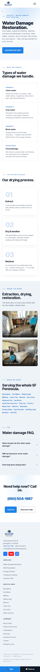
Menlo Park (6, 406)
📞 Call (10, 669)
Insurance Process (9, 637)
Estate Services (8, 613)
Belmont (22, 397)
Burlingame (6, 394)
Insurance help (27, 510)
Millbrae (5, 397)
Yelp (11, 554)
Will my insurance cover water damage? (15, 455)
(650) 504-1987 (20, 499)
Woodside (23, 406)
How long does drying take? (14, 465)
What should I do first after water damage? (16, 444)
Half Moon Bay (30, 409)
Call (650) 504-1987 (13, 50)
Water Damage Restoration (12, 564)
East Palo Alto (19, 409)
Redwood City (7, 400)
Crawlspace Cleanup (10, 575)
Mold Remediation (9, 568)
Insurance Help (8, 578)
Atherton (15, 406)
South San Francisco (10, 403)
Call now (10, 510)
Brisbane (5, 412)
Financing (6, 634)
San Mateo (16, 394)
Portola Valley (7, 409)
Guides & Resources (10, 627)
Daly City (22, 403)
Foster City (14, 397)
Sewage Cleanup (9, 571)
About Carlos (7, 623)
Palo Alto (13, 412)
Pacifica (30, 403)
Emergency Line (8, 644)
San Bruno (18, 400)
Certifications (7, 630)
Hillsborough (26, 394)
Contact (6, 641)
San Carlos (31, 397)
